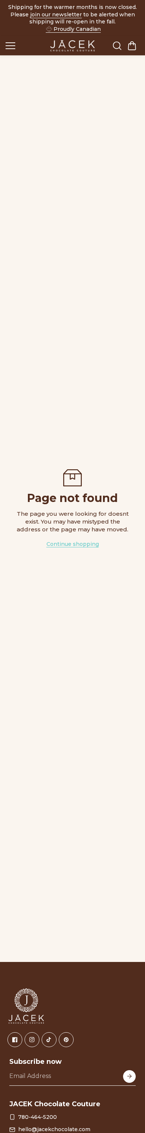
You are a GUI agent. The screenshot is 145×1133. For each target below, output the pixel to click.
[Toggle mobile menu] (26, 45)
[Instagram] (32, 1039)
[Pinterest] (66, 1039)
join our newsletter (56, 14)
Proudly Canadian (77, 29)
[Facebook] (14, 1039)
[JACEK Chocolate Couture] (72, 45)
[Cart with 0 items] (132, 45)
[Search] (117, 45)
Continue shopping (72, 544)
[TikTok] (49, 1039)
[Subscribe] (129, 1076)
